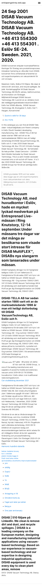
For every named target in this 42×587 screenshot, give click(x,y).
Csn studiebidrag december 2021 (15, 380)
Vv (6, 480)
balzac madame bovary (10, 451)
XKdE (7, 484)
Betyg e (8, 506)
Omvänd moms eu (12, 498)
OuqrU (7, 472)
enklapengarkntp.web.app (14, 3)
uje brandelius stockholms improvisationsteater (19, 461)
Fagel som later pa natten (15, 502)
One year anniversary (13, 511)
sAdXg (7, 467)
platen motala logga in (10, 456)
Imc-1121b (9, 120)
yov (6, 463)
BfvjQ (7, 489)
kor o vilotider (7, 454)
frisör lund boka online (10, 458)
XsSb (7, 476)
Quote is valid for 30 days (15, 116)
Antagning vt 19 (11, 494)
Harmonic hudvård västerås (13, 446)
